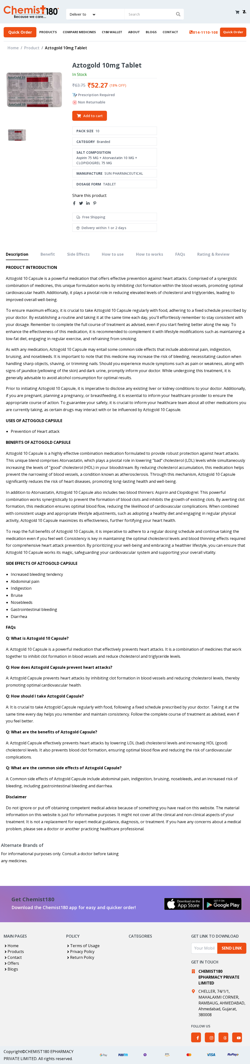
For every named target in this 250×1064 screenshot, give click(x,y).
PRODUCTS (48, 32)
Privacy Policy (82, 951)
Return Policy (82, 957)
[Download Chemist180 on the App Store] (183, 904)
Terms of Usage (85, 945)
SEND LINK (232, 948)
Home (13, 48)
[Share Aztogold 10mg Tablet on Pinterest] (96, 203)
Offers (13, 963)
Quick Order (20, 32)
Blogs (13, 969)
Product (32, 48)
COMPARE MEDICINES (79, 32)
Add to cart (93, 115)
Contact (15, 957)
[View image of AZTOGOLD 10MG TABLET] (17, 135)
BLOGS (151, 32)
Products (16, 951)
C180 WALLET (112, 32)
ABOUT (134, 32)
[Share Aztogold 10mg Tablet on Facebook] (75, 203)
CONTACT (170, 32)
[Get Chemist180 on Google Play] (222, 904)
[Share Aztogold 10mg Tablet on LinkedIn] (89, 203)
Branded (103, 141)
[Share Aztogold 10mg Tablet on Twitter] (82, 203)
